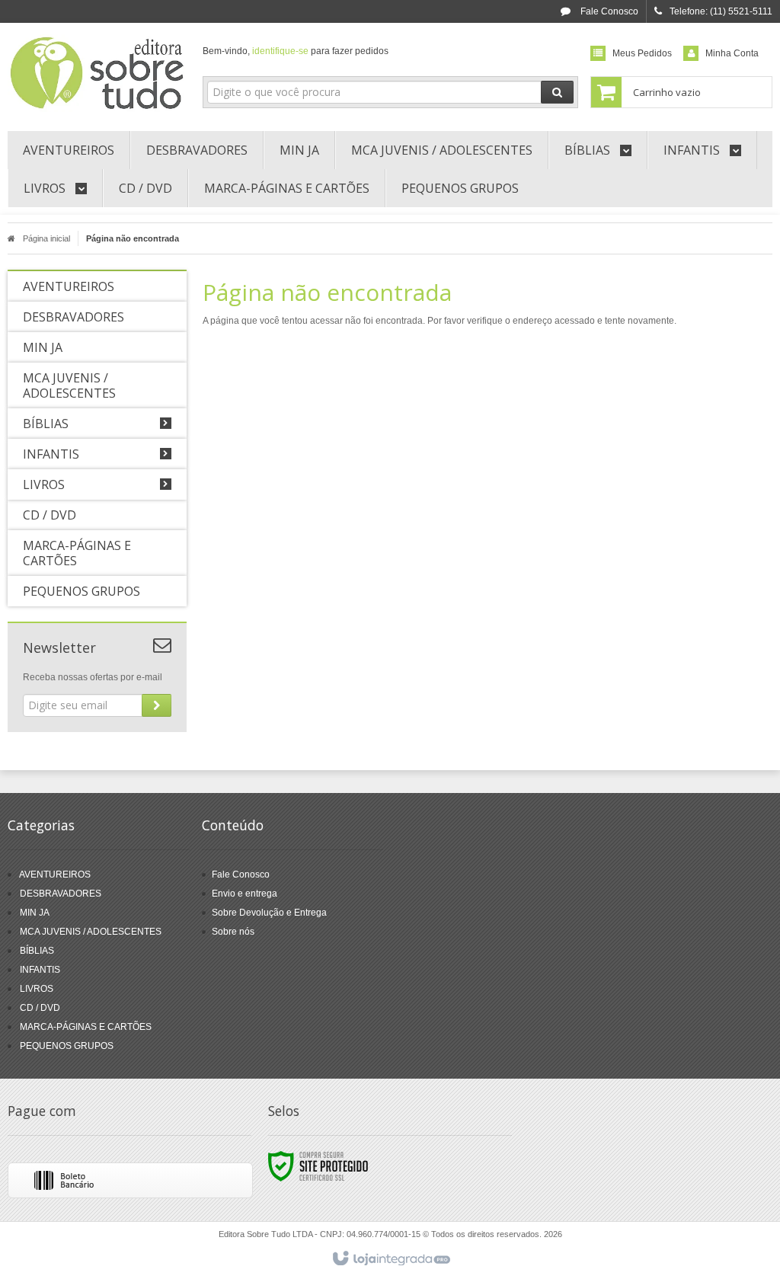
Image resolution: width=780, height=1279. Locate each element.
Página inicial (46, 238)
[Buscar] (557, 92)
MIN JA (35, 912)
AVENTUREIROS (55, 874)
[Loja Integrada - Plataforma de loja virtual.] (390, 1259)
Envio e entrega (244, 893)
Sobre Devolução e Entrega (269, 912)
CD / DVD (40, 1007)
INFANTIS (40, 969)
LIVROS (36, 988)
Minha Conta (732, 53)
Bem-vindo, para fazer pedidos (295, 51)
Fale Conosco (608, 11)
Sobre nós (233, 931)
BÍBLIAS (37, 950)
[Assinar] (156, 705)
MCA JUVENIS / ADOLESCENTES (90, 931)
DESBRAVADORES (60, 893)
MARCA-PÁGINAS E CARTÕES (86, 1027)
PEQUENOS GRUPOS (66, 1046)
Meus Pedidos (642, 53)
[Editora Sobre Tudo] (97, 73)
